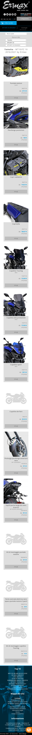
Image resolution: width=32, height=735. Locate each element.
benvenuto (23, 30)
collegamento (25, 19)
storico (18, 712)
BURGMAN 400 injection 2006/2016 (17, 680)
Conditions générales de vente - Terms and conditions (17, 725)
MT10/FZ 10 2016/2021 (9, 28)
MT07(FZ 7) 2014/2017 (17, 685)
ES (7, 19)
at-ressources (14, 734)
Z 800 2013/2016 (17, 687)
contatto (17, 705)
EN (4, 19)
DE (1, 19)
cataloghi (24, 28)
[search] (16, 34)
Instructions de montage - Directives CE (17, 723)
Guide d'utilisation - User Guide (18, 730)
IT (12, 19)
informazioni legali (17, 710)
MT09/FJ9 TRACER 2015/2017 (17, 684)
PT (15, 19)
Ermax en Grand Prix (18, 714)
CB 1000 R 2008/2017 (17, 675)
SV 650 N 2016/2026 (17, 678)
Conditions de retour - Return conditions (17, 728)
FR (9, 19)
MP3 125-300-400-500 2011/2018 (17, 673)
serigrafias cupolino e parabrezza (17, 703)
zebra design (22, 734)
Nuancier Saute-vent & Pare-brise (17, 702)
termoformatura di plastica (18, 708)
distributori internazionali (17, 707)
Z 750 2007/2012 (17, 677)
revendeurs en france (17, 700)
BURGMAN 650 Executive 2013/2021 (17, 689)
